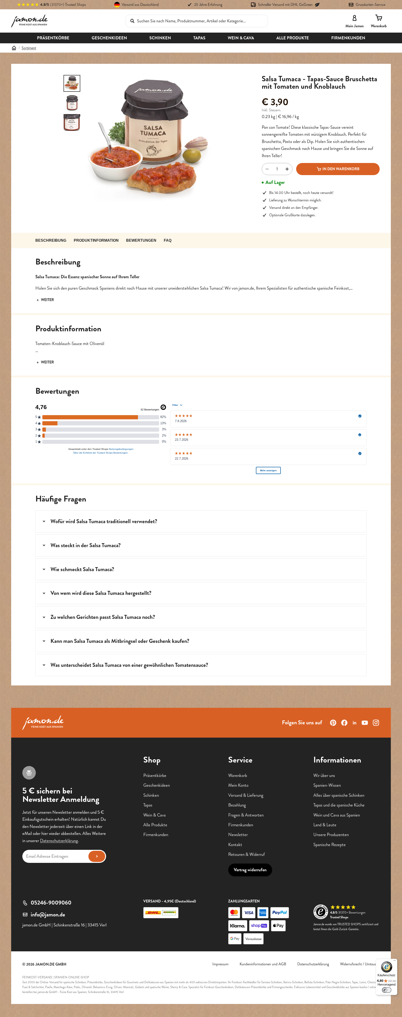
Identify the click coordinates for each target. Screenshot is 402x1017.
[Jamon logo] (29, 21)
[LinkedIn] (354, 722)
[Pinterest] (333, 722)
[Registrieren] (96, 856)
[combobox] (190, 21)
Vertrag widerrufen (250, 870)
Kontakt (235, 844)
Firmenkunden (155, 834)
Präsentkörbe (154, 775)
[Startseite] (14, 48)
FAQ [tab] (167, 240)
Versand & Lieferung (245, 795)
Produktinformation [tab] (96, 240)
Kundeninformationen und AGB (263, 964)
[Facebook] (344, 722)
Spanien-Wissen (327, 785)
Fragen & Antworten (246, 815)
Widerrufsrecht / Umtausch (360, 964)
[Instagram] (376, 722)
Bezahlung (237, 805)
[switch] (386, 990)
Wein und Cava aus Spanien (336, 815)
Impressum (220, 964)
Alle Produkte (155, 824)
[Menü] (394, 961)
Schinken (151, 795)
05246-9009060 (51, 903)
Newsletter (238, 834)
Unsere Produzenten (331, 834)
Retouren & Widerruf (246, 854)
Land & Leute (324, 824)
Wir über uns (324, 775)
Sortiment (29, 48)
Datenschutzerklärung (59, 840)
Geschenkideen (156, 785)
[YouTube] (364, 722)
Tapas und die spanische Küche (339, 805)
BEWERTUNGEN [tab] (141, 240)
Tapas (147, 805)
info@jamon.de (48, 915)
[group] (150, 141)
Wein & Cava (154, 815)
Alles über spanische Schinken (338, 795)
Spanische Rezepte (329, 844)
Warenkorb (237, 775)
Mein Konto (238, 785)
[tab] (72, 83)
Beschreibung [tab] (50, 240)
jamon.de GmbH (50, 964)
